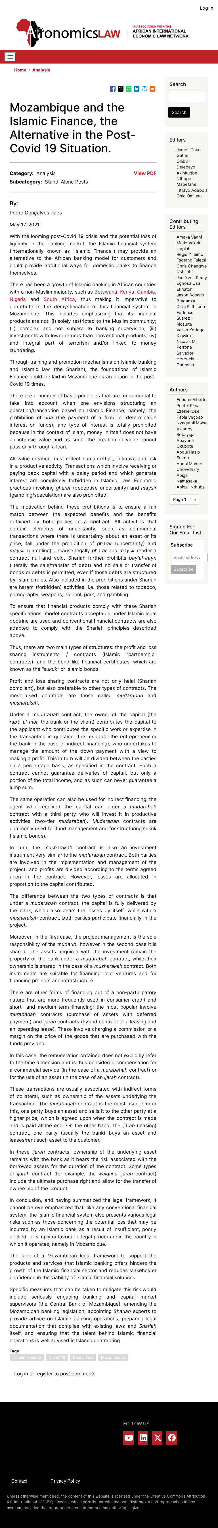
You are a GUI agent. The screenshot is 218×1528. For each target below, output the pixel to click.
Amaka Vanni (189, 237)
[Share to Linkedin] (136, 89)
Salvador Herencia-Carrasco (186, 359)
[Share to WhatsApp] (128, 89)
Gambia (146, 292)
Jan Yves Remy (192, 277)
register (44, 1374)
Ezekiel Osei (188, 411)
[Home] (106, 33)
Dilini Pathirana (191, 306)
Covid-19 (57, 1357)
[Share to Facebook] (113, 89)
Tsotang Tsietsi (191, 260)
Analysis (41, 70)
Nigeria (18, 299)
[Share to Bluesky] (144, 89)
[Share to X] (120, 89)
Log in (206, 8)
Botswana (106, 292)
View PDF (145, 173)
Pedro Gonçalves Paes (36, 213)
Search (179, 112)
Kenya (127, 292)
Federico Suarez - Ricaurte (185, 318)
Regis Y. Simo (190, 254)
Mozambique (113, 1357)
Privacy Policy (65, 1481)
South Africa (59, 299)
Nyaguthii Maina (192, 422)
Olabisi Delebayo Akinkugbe (187, 167)
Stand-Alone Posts (66, 182)
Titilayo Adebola (192, 190)
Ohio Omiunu (189, 196)
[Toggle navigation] (10, 56)
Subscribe (182, 545)
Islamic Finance (26, 1357)
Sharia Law (83, 1357)
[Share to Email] (152, 89)
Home (20, 70)
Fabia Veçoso (190, 417)
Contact (19, 1481)
